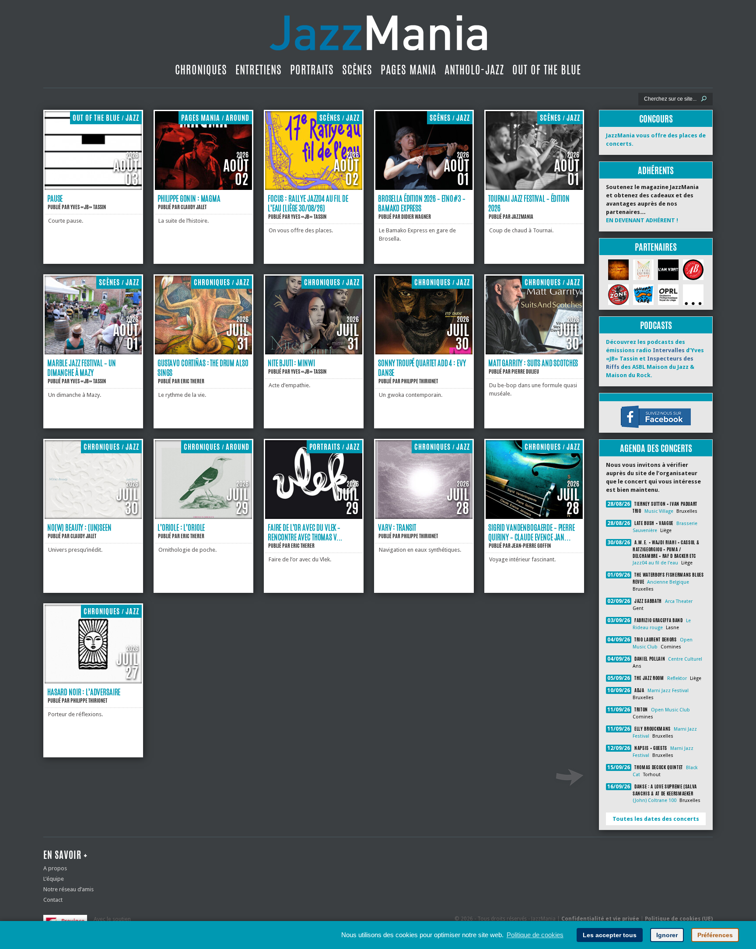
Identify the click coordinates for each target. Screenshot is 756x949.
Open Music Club (670, 710)
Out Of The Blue (546, 69)
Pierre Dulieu (525, 371)
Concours (656, 118)
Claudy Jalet (193, 207)
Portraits (312, 69)
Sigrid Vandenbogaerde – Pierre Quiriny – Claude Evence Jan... (531, 532)
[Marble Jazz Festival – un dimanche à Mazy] (93, 352)
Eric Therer (192, 381)
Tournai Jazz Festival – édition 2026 (529, 203)
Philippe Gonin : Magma (189, 198)
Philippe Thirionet (419, 381)
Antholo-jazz (474, 69)
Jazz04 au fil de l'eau (655, 563)
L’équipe (53, 878)
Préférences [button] (715, 934)
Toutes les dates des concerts (655, 819)
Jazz (132, 118)
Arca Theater (679, 601)
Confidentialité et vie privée (600, 919)
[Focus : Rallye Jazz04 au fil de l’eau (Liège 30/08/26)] (313, 188)
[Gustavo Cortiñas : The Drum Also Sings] (203, 352)
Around (237, 118)
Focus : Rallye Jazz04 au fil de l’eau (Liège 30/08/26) (308, 203)
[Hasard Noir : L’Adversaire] (93, 681)
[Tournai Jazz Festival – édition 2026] (534, 188)
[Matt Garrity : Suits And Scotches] (534, 352)
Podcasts (656, 325)
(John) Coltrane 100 (654, 800)
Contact (53, 899)
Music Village (658, 511)
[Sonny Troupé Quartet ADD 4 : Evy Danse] (423, 352)
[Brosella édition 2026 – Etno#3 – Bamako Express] (423, 188)
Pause (55, 198)
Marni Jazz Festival (668, 690)
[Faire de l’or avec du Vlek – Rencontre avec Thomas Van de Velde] (313, 517)
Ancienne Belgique (668, 582)
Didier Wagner (416, 217)
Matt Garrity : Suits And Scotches (533, 362)
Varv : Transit (397, 527)
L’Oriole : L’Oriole (181, 527)
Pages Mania (408, 69)
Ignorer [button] (667, 934)
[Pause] (93, 188)
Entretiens (258, 69)
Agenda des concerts (656, 448)
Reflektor (677, 678)
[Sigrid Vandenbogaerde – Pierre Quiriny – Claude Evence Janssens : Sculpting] (534, 517)
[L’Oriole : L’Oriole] (203, 517)
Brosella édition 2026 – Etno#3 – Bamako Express (421, 203)
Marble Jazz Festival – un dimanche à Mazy (81, 367)
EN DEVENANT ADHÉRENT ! (642, 220)
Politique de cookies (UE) (679, 919)
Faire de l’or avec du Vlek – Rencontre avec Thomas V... (305, 532)
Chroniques (201, 69)
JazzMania (522, 217)
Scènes (357, 69)
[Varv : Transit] (423, 517)
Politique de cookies (535, 934)
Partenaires (656, 247)
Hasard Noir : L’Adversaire (83, 691)
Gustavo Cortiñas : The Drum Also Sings (203, 367)
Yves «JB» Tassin (88, 207)
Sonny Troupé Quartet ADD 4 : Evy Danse (422, 367)
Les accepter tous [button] (610, 934)
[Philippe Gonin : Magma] (203, 188)
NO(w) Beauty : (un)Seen (79, 527)
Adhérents (656, 170)
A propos (55, 868)
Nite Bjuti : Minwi (291, 362)
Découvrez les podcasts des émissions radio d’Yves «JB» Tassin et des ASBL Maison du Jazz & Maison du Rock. (655, 358)
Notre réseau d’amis (68, 889)
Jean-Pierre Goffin (531, 546)
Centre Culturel (685, 659)
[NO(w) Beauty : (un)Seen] (93, 517)
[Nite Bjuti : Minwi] (313, 352)
